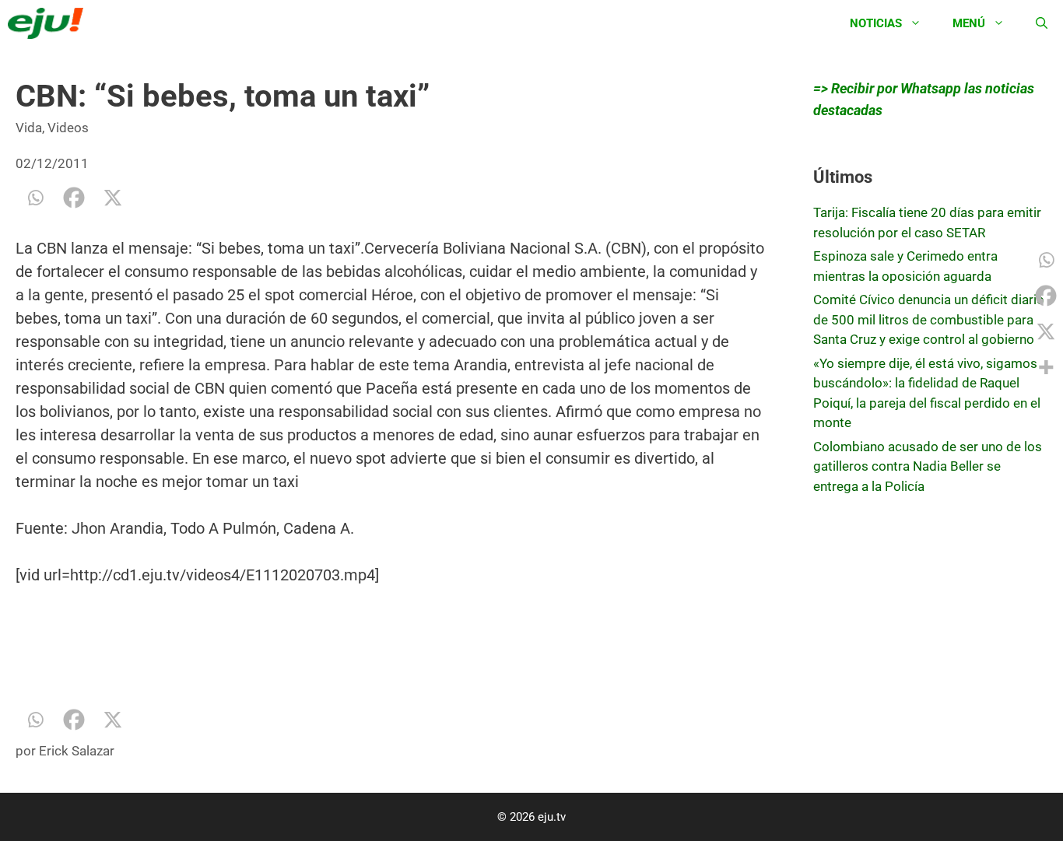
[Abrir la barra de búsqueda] (1041, 23)
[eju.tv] (49, 23)
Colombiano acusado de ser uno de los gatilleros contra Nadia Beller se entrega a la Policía (927, 466)
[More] (1046, 367)
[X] (113, 198)
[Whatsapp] (35, 198)
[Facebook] (74, 198)
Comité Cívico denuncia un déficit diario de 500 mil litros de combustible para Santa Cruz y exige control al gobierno (928, 319)
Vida (29, 127)
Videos (68, 127)
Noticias (876, 23)
